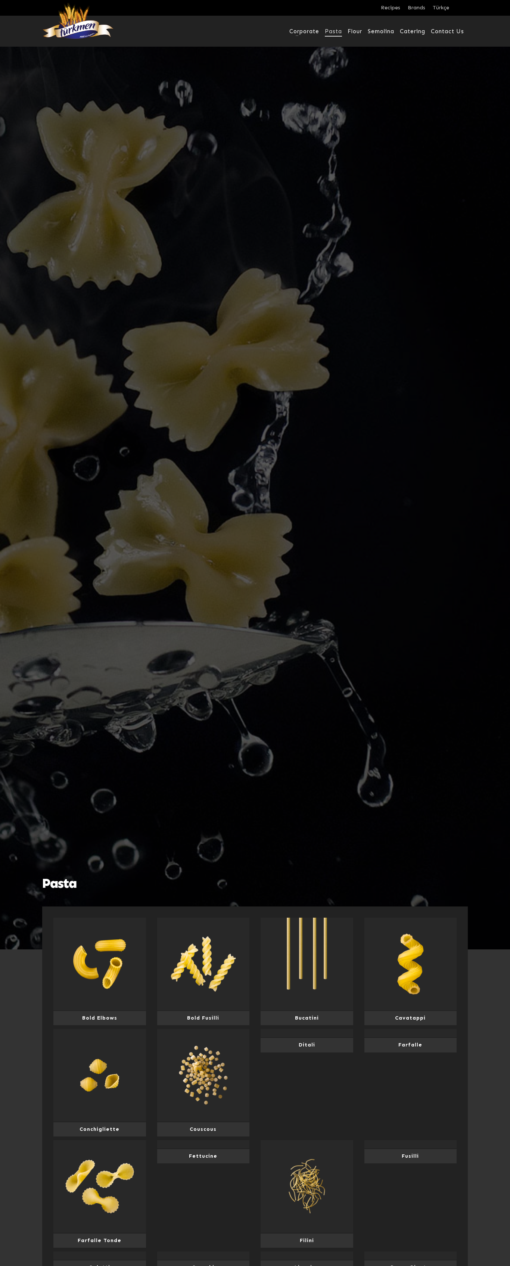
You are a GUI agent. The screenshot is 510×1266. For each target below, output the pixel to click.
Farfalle (410, 1045)
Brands (416, 7)
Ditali (307, 1045)
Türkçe (441, 7)
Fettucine (203, 1156)
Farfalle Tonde (99, 1240)
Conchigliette (99, 1129)
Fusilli (410, 1156)
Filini (307, 1240)
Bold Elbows (99, 1018)
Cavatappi (410, 1018)
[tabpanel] (255, 474)
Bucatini (307, 1018)
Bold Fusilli (203, 1018)
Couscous (203, 1129)
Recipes (390, 7)
